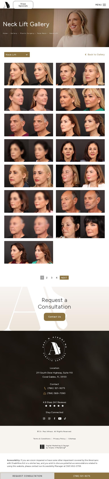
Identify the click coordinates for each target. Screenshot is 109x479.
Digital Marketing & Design (57, 447)
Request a (54, 303)
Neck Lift (53, 33)
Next (64, 277)
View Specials (23, 5)
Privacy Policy (59, 439)
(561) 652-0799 (73, 466)
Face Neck (42, 33)
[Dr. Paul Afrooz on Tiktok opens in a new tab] (65, 418)
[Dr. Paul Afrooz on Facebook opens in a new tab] (54, 418)
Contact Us (54, 317)
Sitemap (72, 439)
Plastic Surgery (27, 33)
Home (5, 33)
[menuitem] (44, 418)
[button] (104, 5)
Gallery (14, 33)
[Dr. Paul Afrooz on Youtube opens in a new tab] (60, 418)
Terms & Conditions (42, 439)
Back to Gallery (96, 54)
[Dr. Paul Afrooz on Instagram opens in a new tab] (44, 418)
